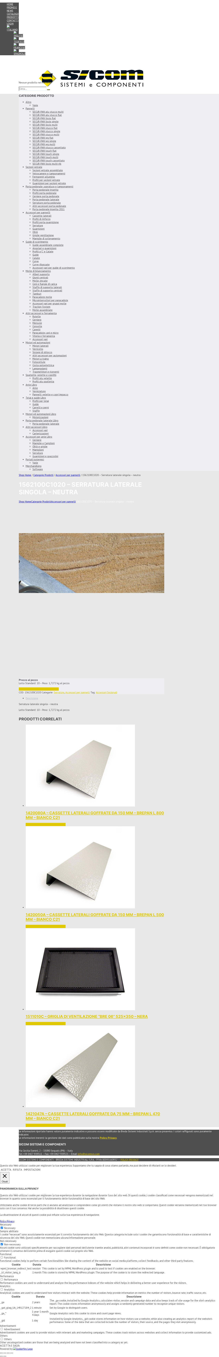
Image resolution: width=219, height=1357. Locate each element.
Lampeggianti (40, 368)
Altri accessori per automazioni (50, 355)
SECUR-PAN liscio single (46, 121)
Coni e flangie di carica (45, 284)
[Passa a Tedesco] (19, 41)
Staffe (36, 410)
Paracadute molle (42, 297)
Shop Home (25, 475)
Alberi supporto (41, 274)
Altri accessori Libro (36, 427)
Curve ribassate (41, 264)
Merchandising (33, 466)
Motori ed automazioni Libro (41, 414)
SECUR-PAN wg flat (43, 137)
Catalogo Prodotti (13, 15)
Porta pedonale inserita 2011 (49, 209)
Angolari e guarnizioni (44, 248)
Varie (35, 105)
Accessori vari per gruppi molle (49, 303)
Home (10, 4)
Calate (36, 258)
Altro (28, 102)
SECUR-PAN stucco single (46, 131)
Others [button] (4, 1335)
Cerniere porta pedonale (46, 196)
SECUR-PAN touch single (46, 154)
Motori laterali (40, 345)
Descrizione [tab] (32, 698)
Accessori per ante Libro (39, 436)
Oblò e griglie (40, 446)
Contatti (13, 20)
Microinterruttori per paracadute (50, 300)
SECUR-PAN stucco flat (45, 128)
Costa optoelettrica (43, 365)
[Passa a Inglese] (18, 35)
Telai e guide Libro (36, 397)
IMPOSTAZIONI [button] (32, 1169)
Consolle (37, 326)
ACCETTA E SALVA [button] (10, 1345)
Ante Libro (31, 384)
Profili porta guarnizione (46, 222)
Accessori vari (40, 339)
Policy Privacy (130, 1159)
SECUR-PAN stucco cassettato (49, 147)
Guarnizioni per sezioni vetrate (49, 183)
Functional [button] (6, 1254)
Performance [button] (7, 1276)
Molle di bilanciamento (38, 271)
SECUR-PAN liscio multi (45, 124)
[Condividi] (8, 1353)
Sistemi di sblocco (42, 352)
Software (38, 469)
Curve (36, 261)
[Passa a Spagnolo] (19, 53)
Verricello (38, 349)
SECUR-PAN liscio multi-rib (47, 163)
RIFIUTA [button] (17, 1169)
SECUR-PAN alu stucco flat (47, 115)
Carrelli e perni (41, 407)
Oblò (35, 232)
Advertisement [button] (8, 1325)
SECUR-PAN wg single (44, 141)
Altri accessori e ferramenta (41, 313)
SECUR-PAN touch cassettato (49, 160)
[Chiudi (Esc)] (11, 1353)
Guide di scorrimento (37, 241)
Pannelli (30, 108)
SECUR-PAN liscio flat (44, 118)
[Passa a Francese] (19, 47)
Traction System (41, 306)
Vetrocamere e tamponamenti (49, 173)
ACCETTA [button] (6, 1169)
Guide (36, 254)
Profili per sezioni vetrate (46, 180)
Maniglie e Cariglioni (44, 443)
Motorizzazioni (40, 417)
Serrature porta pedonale (47, 202)
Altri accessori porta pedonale (49, 206)
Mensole (37, 323)
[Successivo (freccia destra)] (4, 1356)
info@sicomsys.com (89, 1154)
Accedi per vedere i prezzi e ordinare (39, 689)
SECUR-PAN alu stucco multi (48, 111)
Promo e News (12, 9)
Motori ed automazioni (38, 342)
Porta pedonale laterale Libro (42, 420)
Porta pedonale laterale (46, 199)
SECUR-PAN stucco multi (46, 134)
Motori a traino (41, 358)
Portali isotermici (35, 459)
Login (10, 23)
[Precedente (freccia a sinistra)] (1, 1356)
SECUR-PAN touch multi (45, 157)
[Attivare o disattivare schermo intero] (4, 1353)
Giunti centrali (40, 277)
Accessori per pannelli (38, 212)
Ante (35, 388)
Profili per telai (41, 401)
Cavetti (36, 329)
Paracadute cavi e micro (46, 332)
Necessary (9, 1228)
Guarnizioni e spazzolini (45, 456)
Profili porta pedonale (44, 193)
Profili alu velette (42, 378)
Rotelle (37, 316)
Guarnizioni (38, 228)
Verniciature (39, 391)
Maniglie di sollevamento (46, 238)
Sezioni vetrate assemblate (48, 170)
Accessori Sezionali (106, 692)
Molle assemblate (43, 310)
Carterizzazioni (41, 433)
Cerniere (37, 319)
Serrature (38, 225)
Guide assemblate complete (48, 245)
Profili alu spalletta (43, 381)
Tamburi (37, 293)
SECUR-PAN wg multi (44, 144)
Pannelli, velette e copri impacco (50, 394)
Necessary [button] (5, 1224)
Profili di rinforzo (41, 219)
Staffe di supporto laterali (47, 287)
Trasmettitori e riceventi (46, 371)
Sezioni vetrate (34, 167)
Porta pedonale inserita (45, 189)
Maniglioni (38, 449)
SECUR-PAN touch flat (44, 150)
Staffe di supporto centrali (47, 290)
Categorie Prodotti (43, 475)
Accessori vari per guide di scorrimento (54, 267)
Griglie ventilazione (43, 235)
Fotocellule (39, 362)
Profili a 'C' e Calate (43, 251)
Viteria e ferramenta (44, 336)
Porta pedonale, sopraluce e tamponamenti (49, 186)
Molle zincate (40, 280)
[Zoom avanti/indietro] (1, 1353)
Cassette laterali (42, 215)
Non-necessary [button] (8, 1241)
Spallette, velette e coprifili (41, 375)
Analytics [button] (5, 1286)
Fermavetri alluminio (44, 176)
